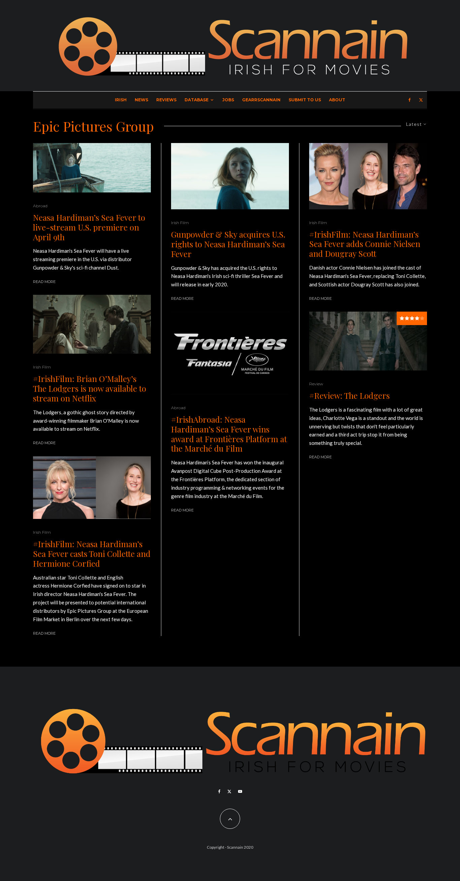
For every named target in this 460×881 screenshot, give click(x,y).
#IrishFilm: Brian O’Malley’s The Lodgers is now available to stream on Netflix (89, 388)
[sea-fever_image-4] (92, 167)
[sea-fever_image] (230, 176)
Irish (121, 99)
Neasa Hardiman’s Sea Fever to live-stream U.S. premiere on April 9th (89, 227)
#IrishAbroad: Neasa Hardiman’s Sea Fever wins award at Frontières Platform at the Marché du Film (229, 434)
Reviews (166, 99)
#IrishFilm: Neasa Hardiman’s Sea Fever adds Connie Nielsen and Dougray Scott (364, 244)
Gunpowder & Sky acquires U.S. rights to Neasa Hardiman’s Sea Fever (228, 244)
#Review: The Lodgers (349, 395)
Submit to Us (305, 99)
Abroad (40, 205)
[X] (421, 100)
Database (196, 99)
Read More (44, 281)
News (141, 99)
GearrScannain (261, 99)
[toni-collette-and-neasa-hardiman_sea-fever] (92, 487)
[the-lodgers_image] (92, 324)
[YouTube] (240, 791)
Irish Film (42, 366)
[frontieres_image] (230, 353)
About (337, 99)
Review (316, 383)
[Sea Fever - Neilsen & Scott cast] (368, 176)
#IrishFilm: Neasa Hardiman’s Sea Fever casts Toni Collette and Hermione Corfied (92, 553)
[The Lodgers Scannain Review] (368, 341)
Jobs (228, 99)
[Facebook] (409, 100)
